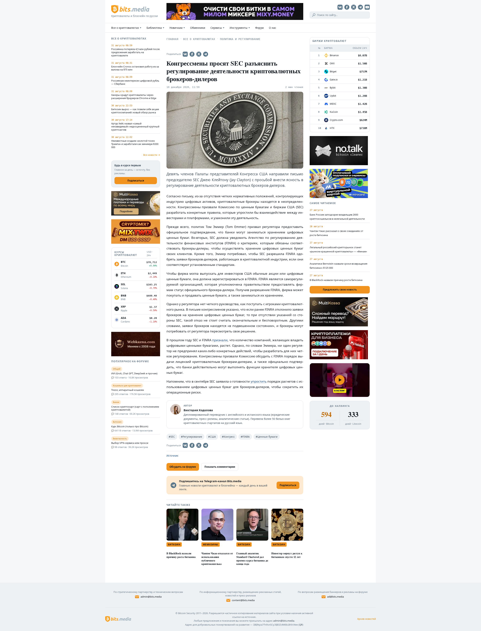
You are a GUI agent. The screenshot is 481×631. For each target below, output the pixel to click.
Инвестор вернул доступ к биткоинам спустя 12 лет (286, 555)
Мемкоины (210, 544)
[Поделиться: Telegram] (205, 54)
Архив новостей (366, 618)
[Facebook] (346, 7)
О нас (272, 28)
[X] (353, 7)
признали (220, 340)
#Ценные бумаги (267, 436)
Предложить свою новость (340, 289)
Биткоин (174, 544)
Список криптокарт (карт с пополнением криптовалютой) (135, 408)
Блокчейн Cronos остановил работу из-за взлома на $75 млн (135, 68)
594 (326, 414)
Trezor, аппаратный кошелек (127, 390)
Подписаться (135, 180)
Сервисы (217, 28)
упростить (259, 381)
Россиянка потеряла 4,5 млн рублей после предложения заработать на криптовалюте (135, 52)
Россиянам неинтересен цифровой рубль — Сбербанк (135, 82)
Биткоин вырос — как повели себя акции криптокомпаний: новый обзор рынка (135, 111)
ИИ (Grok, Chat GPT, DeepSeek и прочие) (134, 373)
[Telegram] (360, 7)
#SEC (172, 436)
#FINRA (245, 436)
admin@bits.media (151, 596)
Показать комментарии (219, 466)
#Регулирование (191, 436)
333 (353, 414)
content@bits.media (243, 600)
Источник (172, 455)
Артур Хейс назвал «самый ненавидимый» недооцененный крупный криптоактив (135, 127)
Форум (259, 28)
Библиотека (155, 28)
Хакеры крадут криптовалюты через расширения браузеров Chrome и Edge (133, 97)
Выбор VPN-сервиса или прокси (129, 443)
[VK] (340, 7)
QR (301, 624)
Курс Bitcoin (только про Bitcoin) (129, 426)
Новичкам (177, 28)
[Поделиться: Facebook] (192, 54)
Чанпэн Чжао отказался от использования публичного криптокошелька (217, 558)
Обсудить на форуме (182, 466)
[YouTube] (367, 7)
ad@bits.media (335, 596)
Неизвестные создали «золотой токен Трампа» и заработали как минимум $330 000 (134, 144)
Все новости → (151, 155)
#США (212, 436)
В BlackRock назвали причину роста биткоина (181, 555)
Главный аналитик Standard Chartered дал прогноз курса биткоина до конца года (252, 558)
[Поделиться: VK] (185, 54)
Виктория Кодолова (198, 410)
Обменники (197, 28)
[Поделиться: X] (198, 54)
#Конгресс (228, 436)
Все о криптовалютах (126, 28)
